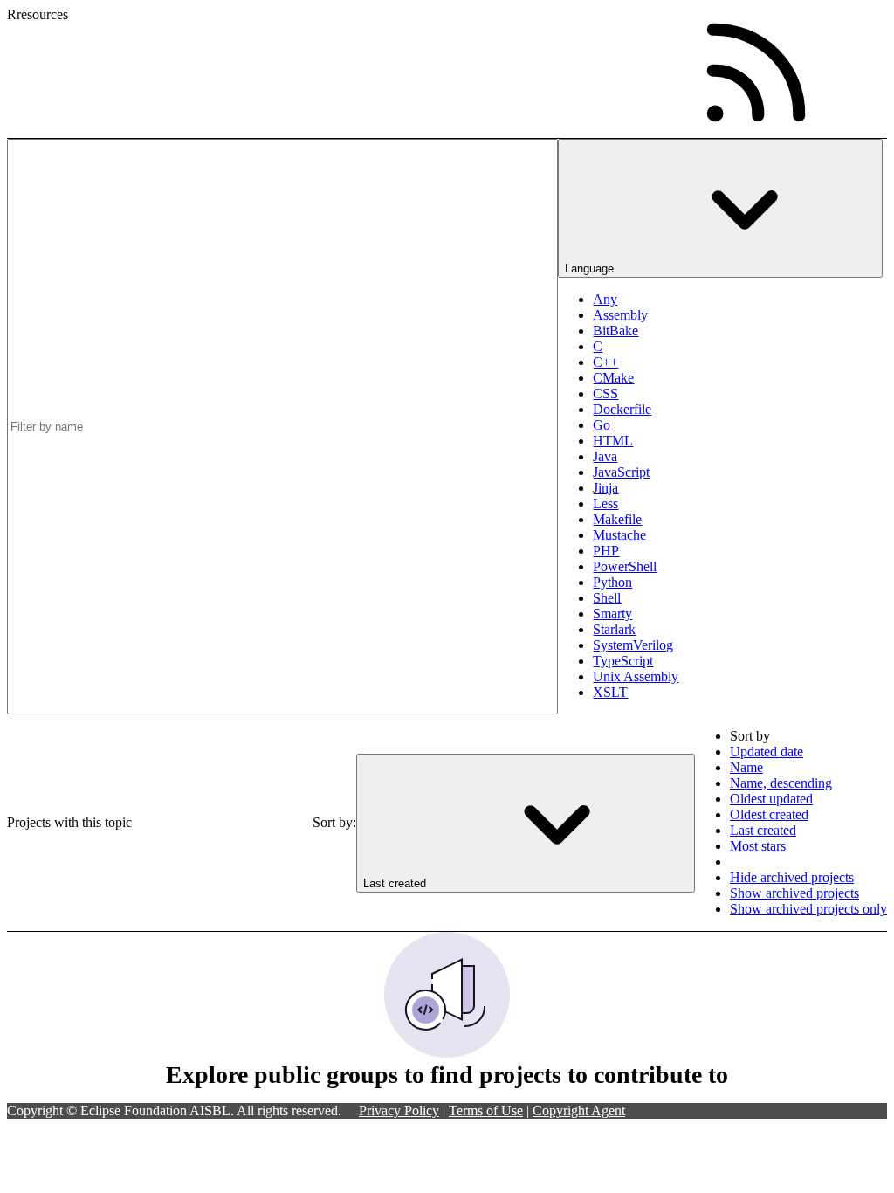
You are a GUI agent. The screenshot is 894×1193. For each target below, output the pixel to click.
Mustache (619, 535)
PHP (606, 550)
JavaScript (621, 472)
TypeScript (623, 660)
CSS (605, 393)
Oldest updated (771, 798)
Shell (607, 597)
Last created (763, 830)
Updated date (766, 751)
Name (746, 767)
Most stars (758, 845)
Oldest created (769, 814)
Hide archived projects (792, 877)
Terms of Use (486, 1110)
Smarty (612, 613)
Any (605, 299)
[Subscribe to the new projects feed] (756, 72)
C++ (605, 362)
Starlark (614, 629)
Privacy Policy (399, 1110)
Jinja (605, 487)
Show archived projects (794, 893)
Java (605, 456)
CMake (613, 377)
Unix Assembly (635, 676)
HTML (613, 440)
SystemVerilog (633, 645)
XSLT (610, 692)
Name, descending (781, 783)
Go (601, 424)
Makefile (617, 519)
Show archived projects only (808, 908)
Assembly (620, 314)
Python (612, 582)
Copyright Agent (579, 1110)
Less (605, 503)
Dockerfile (622, 409)
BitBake (615, 330)
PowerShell (625, 566)
